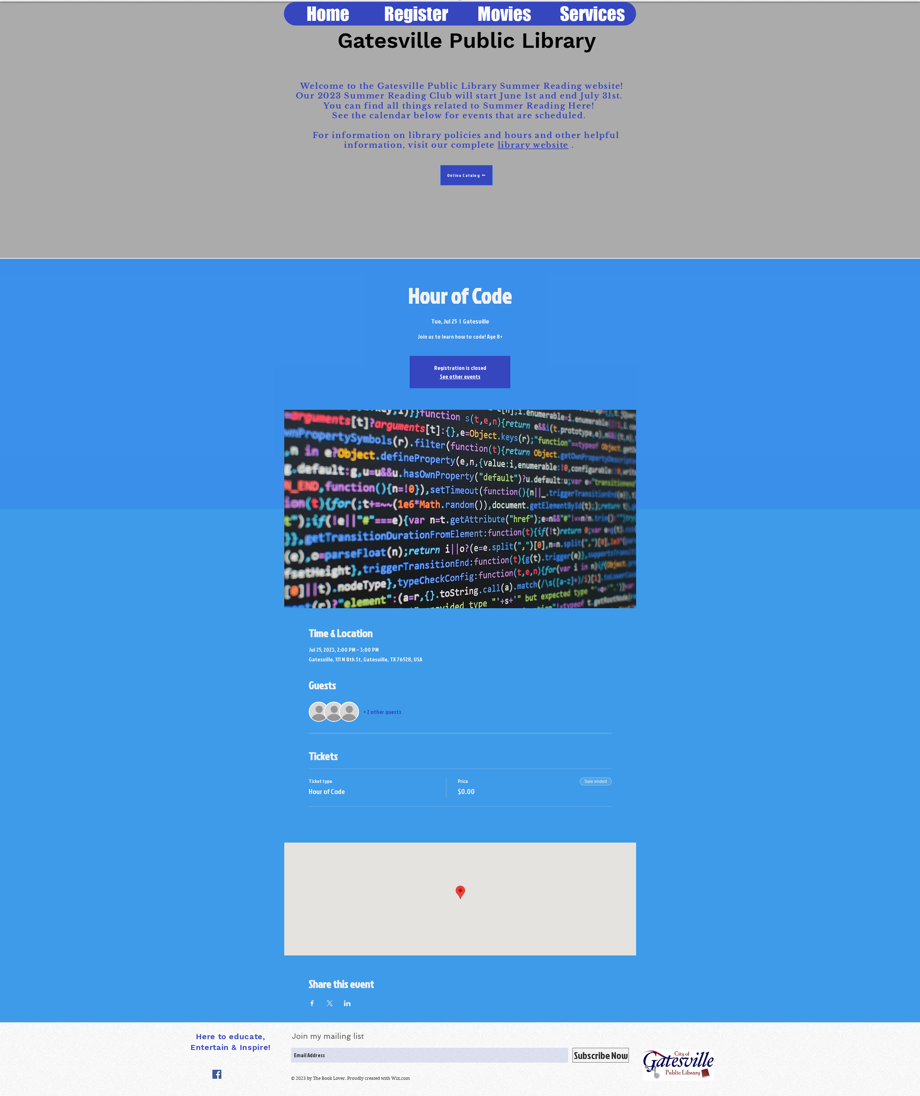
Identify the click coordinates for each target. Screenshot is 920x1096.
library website (533, 145)
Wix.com (400, 1078)
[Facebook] (216, 1074)
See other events (460, 376)
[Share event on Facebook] (312, 1003)
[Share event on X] (329, 1003)
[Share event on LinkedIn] (347, 1003)
